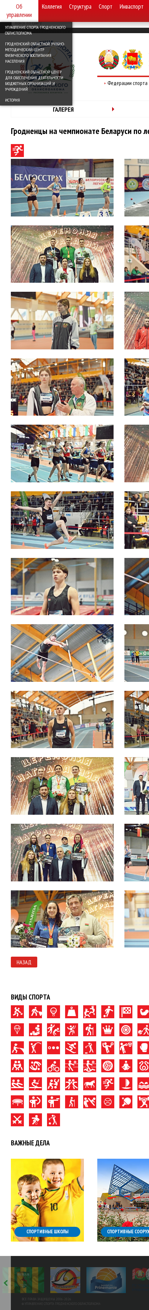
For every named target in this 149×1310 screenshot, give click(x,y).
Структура (80, 6)
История (12, 100)
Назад (24, 962)
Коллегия (52, 6)
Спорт (105, 6)
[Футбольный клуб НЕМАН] (23, 1280)
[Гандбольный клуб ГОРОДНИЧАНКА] (65, 1280)
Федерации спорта (127, 83)
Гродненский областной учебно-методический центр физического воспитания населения (35, 52)
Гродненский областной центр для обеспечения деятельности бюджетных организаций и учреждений (34, 80)
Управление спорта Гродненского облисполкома (35, 30)
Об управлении (19, 11)
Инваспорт (132, 6)
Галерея (63, 109)
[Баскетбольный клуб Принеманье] (106, 1280)
